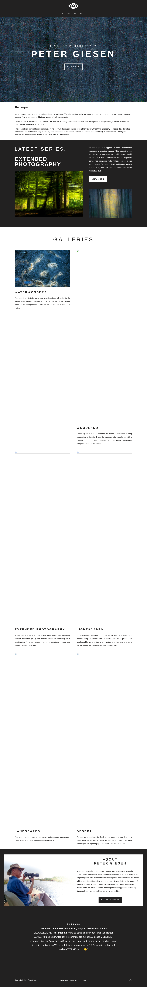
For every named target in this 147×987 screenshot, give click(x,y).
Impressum (63, 980)
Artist (74, 14)
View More (98, 179)
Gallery (65, 14)
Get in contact (110, 900)
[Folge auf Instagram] (130, 980)
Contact (82, 14)
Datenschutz (74, 980)
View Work (73, 67)
